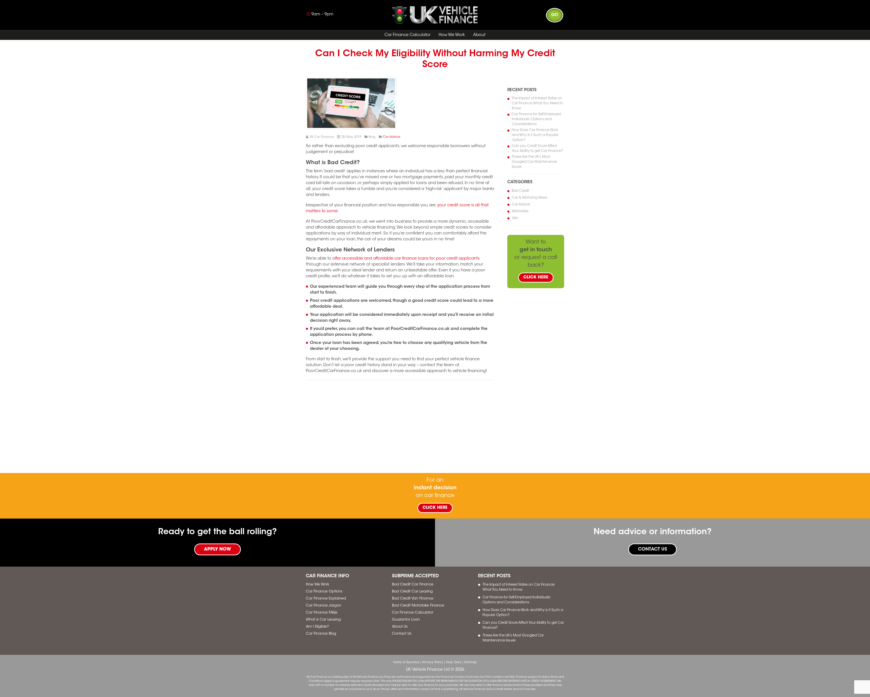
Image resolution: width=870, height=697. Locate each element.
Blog (372, 137)
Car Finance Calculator (407, 35)
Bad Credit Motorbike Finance (418, 605)
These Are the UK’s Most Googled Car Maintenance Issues (534, 162)
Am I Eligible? (317, 627)
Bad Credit (520, 191)
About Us (400, 627)
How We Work (452, 35)
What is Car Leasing (323, 619)
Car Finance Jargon (323, 605)
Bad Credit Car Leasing (412, 591)
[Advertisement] (470, 185)
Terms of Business (406, 662)
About (479, 35)
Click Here (535, 277)
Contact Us (652, 549)
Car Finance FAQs (321, 612)
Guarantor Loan (406, 619)
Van (515, 218)
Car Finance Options (324, 591)
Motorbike (520, 211)
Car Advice (391, 137)
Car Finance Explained (326, 598)
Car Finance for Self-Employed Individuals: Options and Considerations (536, 119)
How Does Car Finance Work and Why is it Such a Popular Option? (535, 135)
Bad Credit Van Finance (412, 598)
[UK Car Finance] (435, 22)
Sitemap (470, 662)
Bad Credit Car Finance (412, 584)
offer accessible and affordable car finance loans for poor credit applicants (406, 259)
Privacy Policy (432, 662)
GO (554, 15)
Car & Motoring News (529, 198)
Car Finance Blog (321, 634)
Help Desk (454, 662)
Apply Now (217, 549)
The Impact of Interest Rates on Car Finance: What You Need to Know (537, 103)
